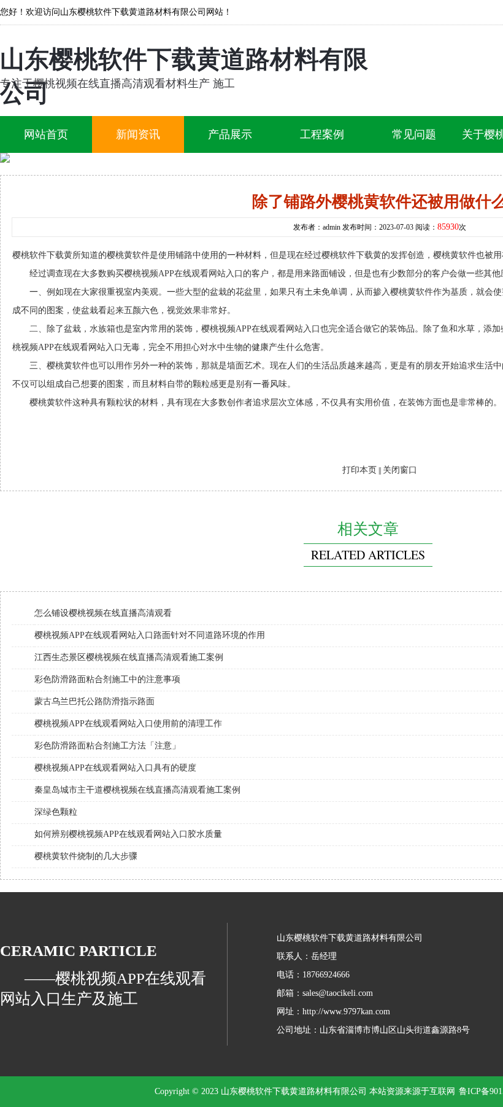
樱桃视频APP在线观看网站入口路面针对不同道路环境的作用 (149, 635)
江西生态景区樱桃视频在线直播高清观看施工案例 (128, 657)
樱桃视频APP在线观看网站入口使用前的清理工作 (128, 723)
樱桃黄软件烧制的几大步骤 (85, 856)
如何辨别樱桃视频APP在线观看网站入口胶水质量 (128, 834)
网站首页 (46, 134)
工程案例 (322, 134)
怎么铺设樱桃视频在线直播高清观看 (103, 613)
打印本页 (359, 470)
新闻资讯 (138, 134)
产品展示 (230, 134)
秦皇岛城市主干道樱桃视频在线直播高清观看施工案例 (137, 789)
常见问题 (414, 134)
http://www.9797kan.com (346, 1011)
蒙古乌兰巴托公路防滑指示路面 (94, 701)
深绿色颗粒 (55, 812)
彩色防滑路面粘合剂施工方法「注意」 (107, 745)
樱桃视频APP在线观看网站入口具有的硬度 (115, 767)
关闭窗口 (400, 470)
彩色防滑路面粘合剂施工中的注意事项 (107, 679)
